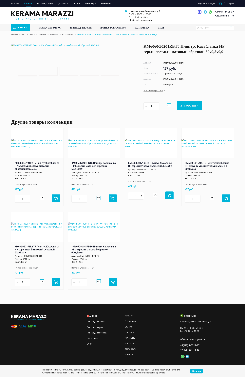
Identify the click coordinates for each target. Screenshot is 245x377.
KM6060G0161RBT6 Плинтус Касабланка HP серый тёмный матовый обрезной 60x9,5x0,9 (207, 165)
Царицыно (190, 316)
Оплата (128, 326)
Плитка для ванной (96, 321)
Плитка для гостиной (97, 332)
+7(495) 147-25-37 (224, 11)
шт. (168, 105)
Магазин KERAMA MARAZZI (23, 34)
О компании (130, 321)
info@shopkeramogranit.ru (141, 20)
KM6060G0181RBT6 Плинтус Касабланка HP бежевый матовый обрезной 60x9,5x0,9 (93, 165)
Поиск (231, 27)
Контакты (129, 343)
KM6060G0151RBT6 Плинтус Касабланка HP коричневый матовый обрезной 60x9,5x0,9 (37, 249)
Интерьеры (130, 337)
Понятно (196, 371)
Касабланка (67, 34)
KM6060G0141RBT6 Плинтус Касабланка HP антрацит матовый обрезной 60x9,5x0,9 (93, 249)
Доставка (129, 332)
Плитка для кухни (95, 327)
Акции (93, 316)
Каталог (42, 34)
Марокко (54, 34)
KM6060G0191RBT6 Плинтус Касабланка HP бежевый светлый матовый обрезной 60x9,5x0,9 (37, 165)
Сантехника (92, 338)
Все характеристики (153, 90)
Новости (129, 354)
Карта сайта (131, 348)
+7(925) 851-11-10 (224, 15)
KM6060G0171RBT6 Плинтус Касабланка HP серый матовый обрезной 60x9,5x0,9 (150, 164)
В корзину (189, 106)
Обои (89, 343)
